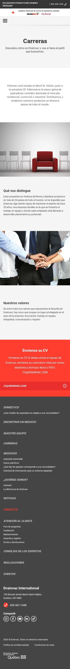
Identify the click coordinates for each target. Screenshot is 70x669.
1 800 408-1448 (56, 4)
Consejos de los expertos (22, 551)
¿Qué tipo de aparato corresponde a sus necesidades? (29, 467)
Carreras (10, 443)
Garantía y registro (12, 538)
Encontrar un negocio (19, 422)
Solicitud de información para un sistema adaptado (27, 470)
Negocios (10, 453)
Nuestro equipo (14, 433)
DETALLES (7, 5)
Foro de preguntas (12, 526)
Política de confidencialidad (16, 645)
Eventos (9, 574)
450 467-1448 (18, 605)
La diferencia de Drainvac (15, 489)
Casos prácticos (11, 463)
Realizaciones (13, 562)
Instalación (8, 530)
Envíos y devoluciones (13, 542)
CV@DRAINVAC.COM (14, 386)
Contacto (10, 509)
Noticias (9, 498)
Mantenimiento (10, 534)
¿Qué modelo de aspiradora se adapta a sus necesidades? (31, 413)
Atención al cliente (17, 521)
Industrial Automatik (13, 459)
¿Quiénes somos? (15, 479)
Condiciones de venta (44, 645)
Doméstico (11, 407)
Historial (7, 485)
